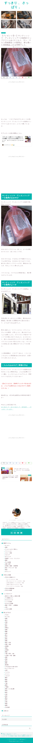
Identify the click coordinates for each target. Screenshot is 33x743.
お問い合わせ (22, 739)
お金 (6, 607)
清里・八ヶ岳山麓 (9, 688)
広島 (6, 701)
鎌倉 (6, 679)
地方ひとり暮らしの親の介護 (12, 596)
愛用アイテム (7, 543)
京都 (6, 622)
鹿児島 (7, 664)
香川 (6, 620)
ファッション (8, 551)
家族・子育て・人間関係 (11, 605)
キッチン (7, 545)
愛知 (6, 698)
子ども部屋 (8, 562)
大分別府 (7, 707)
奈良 (6, 699)
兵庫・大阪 (8, 644)
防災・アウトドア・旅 (11, 567)
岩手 (6, 624)
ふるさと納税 (8, 609)
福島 (6, 640)
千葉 (6, 683)
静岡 (6, 685)
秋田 (6, 696)
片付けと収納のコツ (10, 577)
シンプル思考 (8, 601)
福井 (6, 625)
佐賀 (6, 633)
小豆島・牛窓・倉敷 (10, 655)
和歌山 (7, 627)
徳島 (6, 662)
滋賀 (6, 618)
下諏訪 (7, 687)
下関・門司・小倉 (9, 653)
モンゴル (7, 616)
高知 (6, 661)
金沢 (6, 637)
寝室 (6, 560)
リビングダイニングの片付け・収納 (15, 586)
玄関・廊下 (8, 564)
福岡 (6, 705)
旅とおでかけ (7, 612)
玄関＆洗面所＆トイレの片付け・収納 (15, 582)
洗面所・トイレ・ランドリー (12, 558)
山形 (6, 694)
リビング (7, 554)
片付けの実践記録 (9, 588)
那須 (6, 690)
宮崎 (6, 629)
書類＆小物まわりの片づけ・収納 (14, 584)
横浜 (6, 677)
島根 (6, 703)
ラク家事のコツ (9, 598)
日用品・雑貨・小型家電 (11, 565)
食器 (6, 547)
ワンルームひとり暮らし (11, 549)
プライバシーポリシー (12, 739)
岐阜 (6, 692)
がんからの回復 (9, 603)
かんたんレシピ (9, 599)
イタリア (3, 32)
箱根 (6, 681)
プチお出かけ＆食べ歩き (11, 666)
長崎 (6, 659)
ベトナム (7, 672)
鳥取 (6, 638)
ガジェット (8, 571)
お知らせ (6, 710)
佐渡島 (7, 646)
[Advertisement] (16, 99)
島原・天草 (8, 642)
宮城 (6, 648)
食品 (6, 569)
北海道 (7, 650)
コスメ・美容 (8, 553)
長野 (6, 657)
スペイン (7, 674)
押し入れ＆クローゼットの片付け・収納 (16, 581)
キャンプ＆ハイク (9, 668)
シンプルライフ (8, 593)
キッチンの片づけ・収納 (12, 579)
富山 (6, 635)
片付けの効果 (8, 590)
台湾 (6, 670)
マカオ (7, 614)
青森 (6, 651)
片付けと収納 (7, 575)
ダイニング (8, 556)
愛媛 (6, 631)
